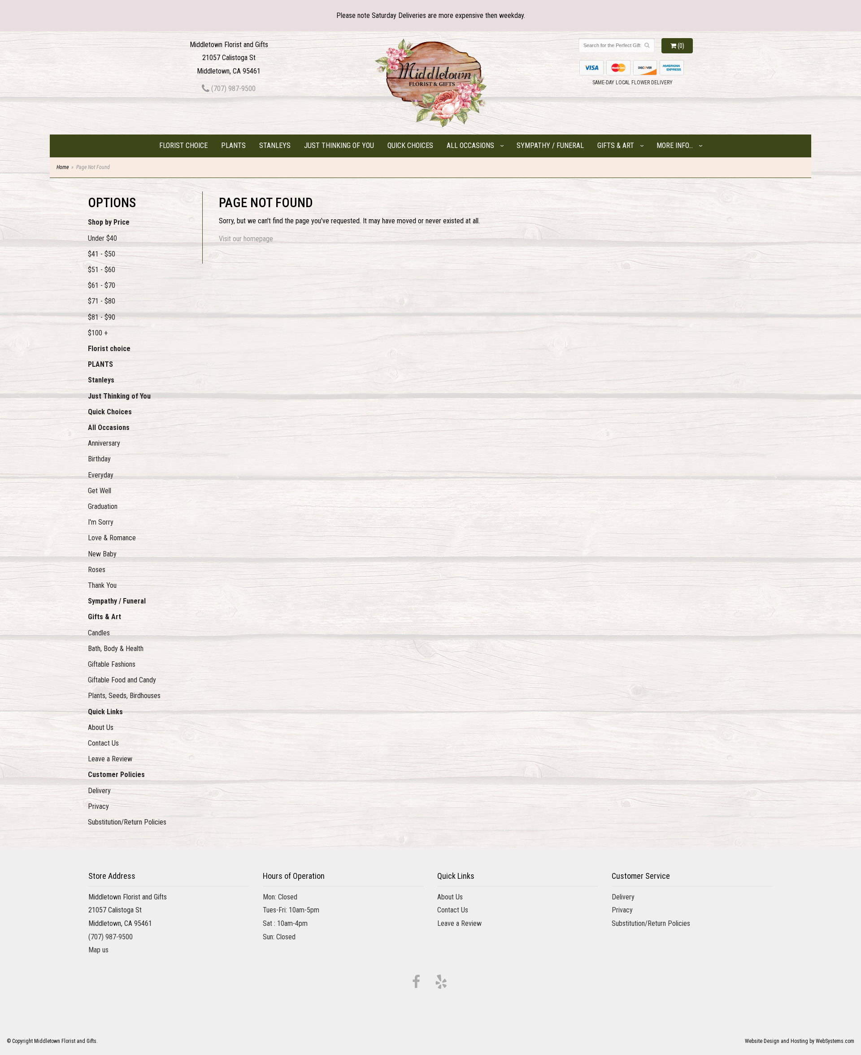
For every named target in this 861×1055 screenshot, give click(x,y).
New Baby (102, 554)
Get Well (99, 490)
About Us (100, 727)
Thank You (102, 585)
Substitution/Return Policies (127, 822)
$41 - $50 (101, 254)
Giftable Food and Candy (122, 680)
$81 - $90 (101, 317)
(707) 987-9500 (232, 88)
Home (63, 167)
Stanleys (275, 145)
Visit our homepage (246, 238)
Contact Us (103, 743)
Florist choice (183, 145)
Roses (96, 569)
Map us (98, 950)
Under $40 (102, 238)
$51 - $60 (101, 269)
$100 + (98, 333)
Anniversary (104, 443)
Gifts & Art (615, 145)
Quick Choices (410, 145)
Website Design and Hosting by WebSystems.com (799, 1041)
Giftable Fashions (111, 664)
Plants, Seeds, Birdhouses (124, 695)
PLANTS (233, 145)
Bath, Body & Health (116, 648)
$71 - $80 (101, 301)
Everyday (100, 475)
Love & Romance (112, 538)
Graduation (102, 506)
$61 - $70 (101, 285)
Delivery (99, 790)
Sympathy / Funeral (550, 145)
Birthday (99, 459)
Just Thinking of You (339, 145)
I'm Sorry (100, 522)
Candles (99, 633)
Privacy (98, 806)
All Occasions (470, 145)
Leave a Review (110, 759)
